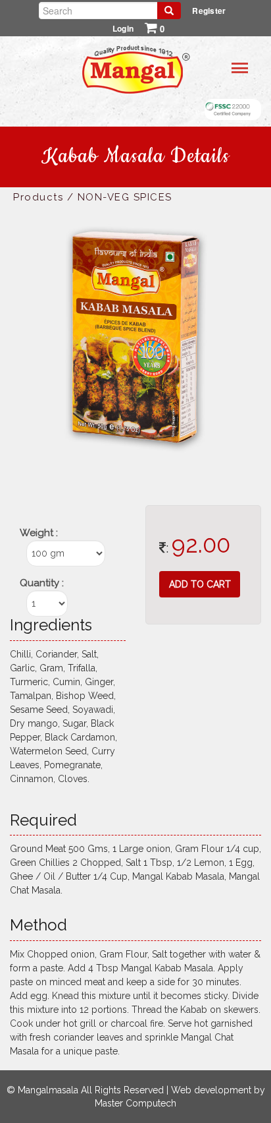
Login (123, 28)
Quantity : (42, 583)
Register (209, 10)
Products (38, 197)
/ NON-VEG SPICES (119, 197)
